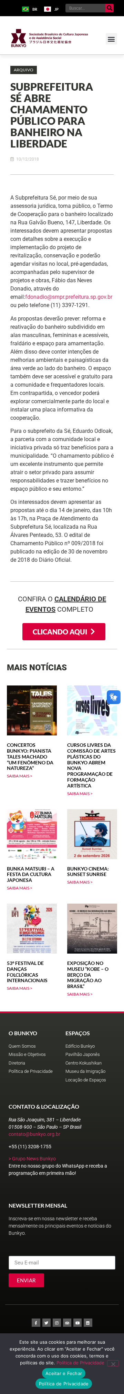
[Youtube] (77, 1323)
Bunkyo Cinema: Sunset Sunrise (88, 871)
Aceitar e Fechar (63, 1373)
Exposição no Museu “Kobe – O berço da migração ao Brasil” (87, 974)
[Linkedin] (88, 1323)
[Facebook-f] (36, 1323)
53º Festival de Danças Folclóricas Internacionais (27, 971)
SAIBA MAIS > (19, 776)
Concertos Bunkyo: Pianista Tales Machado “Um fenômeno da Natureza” (30, 756)
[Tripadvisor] (67, 1323)
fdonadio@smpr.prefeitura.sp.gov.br (68, 297)
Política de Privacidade (80, 1362)
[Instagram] (57, 1323)
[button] (111, 38)
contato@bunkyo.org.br (34, 1134)
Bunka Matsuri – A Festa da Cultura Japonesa (30, 874)
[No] (113, 1363)
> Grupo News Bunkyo (32, 1158)
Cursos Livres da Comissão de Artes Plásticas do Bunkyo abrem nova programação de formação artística (91, 765)
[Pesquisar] (109, 8)
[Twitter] (46, 1323)
